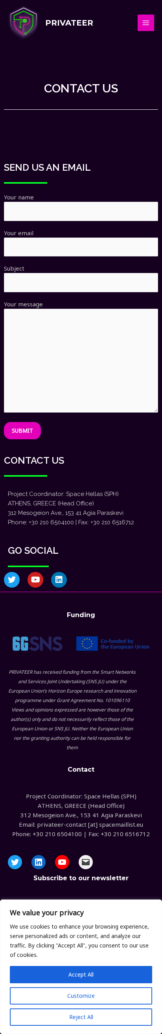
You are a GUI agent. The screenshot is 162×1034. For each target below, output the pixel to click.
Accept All (81, 974)
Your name (19, 197)
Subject (14, 268)
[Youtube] (35, 580)
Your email (18, 233)
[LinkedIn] (38, 862)
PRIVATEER (69, 23)
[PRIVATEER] (23, 23)
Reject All (81, 1017)
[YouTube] (62, 862)
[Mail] (86, 862)
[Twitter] (12, 580)
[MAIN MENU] (146, 23)
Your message (23, 304)
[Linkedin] (59, 580)
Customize (81, 995)
